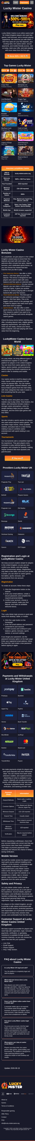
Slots (28, 70)
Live (12, 70)
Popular (3, 70)
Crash (20, 70)
